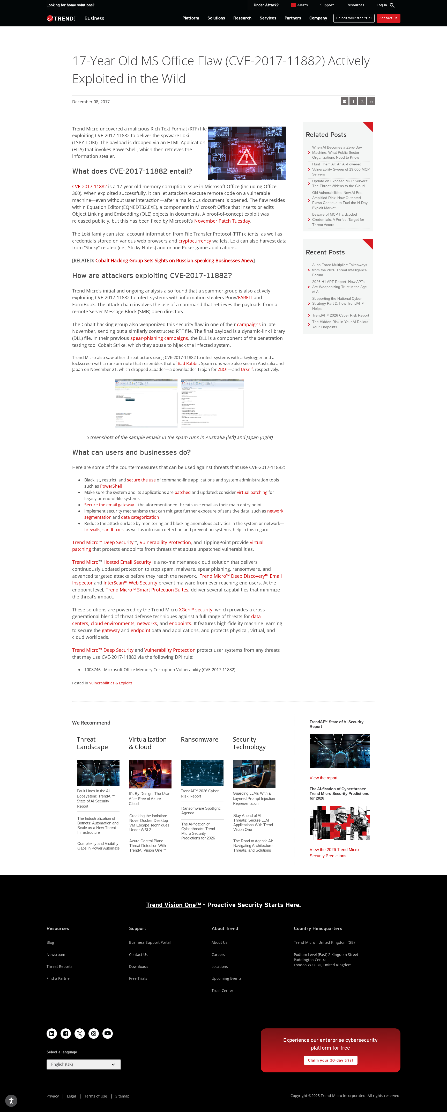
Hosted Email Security (127, 562)
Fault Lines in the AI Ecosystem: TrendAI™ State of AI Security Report (96, 790)
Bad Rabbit (188, 363)
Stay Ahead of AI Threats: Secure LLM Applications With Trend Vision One (253, 822)
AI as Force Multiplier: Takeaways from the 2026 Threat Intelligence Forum (337, 269)
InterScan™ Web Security (130, 583)
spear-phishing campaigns (159, 338)
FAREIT (245, 297)
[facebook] (353, 101)
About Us (219, 942)
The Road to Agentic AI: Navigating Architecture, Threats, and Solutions (253, 845)
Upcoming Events (227, 978)
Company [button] (318, 18)
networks (147, 623)
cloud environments (113, 623)
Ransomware (199, 739)
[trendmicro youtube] (107, 1033)
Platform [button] (190, 18)
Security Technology (249, 743)
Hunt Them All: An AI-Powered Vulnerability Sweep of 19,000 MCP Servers (339, 169)
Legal (71, 1096)
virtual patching (252, 492)
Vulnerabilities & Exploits (110, 683)
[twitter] (362, 101)
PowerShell (111, 486)
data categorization (140, 517)
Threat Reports (59, 966)
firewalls (92, 529)
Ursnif (247, 369)
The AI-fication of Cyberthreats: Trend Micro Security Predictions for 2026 (198, 831)
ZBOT (223, 369)
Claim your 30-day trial (328, 1059)
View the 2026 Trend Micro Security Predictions (334, 851)
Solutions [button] (216, 18)
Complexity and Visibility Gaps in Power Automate (98, 845)
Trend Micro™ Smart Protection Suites (147, 590)
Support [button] (327, 5)
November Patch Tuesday (222, 221)
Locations (220, 966)
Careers (218, 954)
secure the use (141, 480)
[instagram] (93, 1033)
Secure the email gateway (109, 505)
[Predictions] (340, 821)
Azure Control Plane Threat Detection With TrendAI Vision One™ (147, 845)
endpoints (180, 623)
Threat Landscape (92, 743)
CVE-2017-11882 (89, 186)
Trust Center (222, 990)
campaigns (249, 324)
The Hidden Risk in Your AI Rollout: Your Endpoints (338, 324)
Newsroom (56, 954)
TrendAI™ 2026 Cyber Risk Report (340, 315)
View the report (323, 776)
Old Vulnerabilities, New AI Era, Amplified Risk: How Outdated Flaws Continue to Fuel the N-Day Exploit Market (338, 200)
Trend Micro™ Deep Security (102, 542)
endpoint (140, 630)
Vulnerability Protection (165, 542)
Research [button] (242, 18)
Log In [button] (382, 5)
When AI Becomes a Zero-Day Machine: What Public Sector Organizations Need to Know (335, 152)
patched (183, 492)
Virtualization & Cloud (148, 743)
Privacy (53, 1096)
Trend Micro (85, 562)
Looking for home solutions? (70, 5)
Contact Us (388, 18)
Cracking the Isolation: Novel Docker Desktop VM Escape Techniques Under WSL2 (149, 823)
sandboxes (113, 529)
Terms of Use (95, 1096)
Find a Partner (59, 978)
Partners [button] (293, 18)
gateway (111, 630)
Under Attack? (266, 5)
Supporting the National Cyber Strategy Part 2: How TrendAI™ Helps (336, 303)
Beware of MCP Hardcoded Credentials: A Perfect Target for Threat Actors (336, 219)
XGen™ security (195, 609)
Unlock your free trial (352, 17)
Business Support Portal (150, 942)
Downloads (138, 966)
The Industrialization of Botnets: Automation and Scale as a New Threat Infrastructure (97, 825)
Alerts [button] (300, 5)
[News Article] (344, 101)
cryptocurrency (194, 241)
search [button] (392, 5)
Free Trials (138, 978)
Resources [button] (355, 5)
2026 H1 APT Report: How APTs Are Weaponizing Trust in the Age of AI (337, 286)
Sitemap (122, 1096)
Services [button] (268, 18)
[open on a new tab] (79, 1033)
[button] (84, 1064)
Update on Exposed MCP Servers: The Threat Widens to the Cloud (338, 183)
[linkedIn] (371, 101)
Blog (50, 942)
